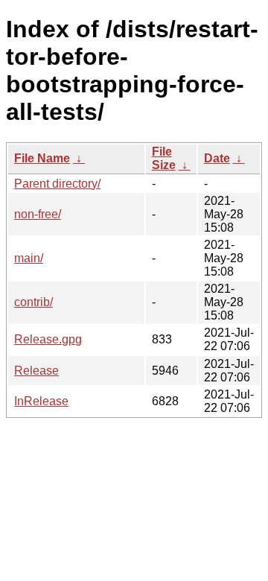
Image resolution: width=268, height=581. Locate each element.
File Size (164, 158)
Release (36, 370)
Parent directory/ (57, 183)
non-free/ (37, 214)
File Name (42, 158)
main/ (28, 258)
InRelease (41, 401)
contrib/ (33, 302)
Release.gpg (48, 339)
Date (217, 158)
